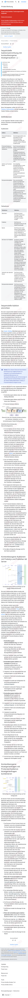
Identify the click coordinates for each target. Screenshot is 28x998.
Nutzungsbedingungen (6, 991)
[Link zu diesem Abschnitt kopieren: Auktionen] (9, 129)
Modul (11, 453)
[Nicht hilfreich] (13, 44)
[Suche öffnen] (16, 2)
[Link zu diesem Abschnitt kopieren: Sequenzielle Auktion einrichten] (11, 308)
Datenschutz (16, 991)
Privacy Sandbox (4, 40)
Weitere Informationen (6, 17)
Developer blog (4, 966)
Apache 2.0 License (18, 952)
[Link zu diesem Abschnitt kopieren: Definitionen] (13, 117)
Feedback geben (7, 47)
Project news (4, 969)
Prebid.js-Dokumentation (7, 109)
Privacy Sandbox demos (7, 984)
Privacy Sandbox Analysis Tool (8, 982)
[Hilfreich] (11, 44)
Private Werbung (7, 6)
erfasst (3, 614)
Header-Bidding (8, 331)
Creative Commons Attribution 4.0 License (17, 950)
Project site (3, 975)
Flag (17, 609)
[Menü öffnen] (2, 2)
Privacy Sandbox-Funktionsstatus (9, 20)
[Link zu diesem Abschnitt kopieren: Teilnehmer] (10, 206)
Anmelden (23, 1)
